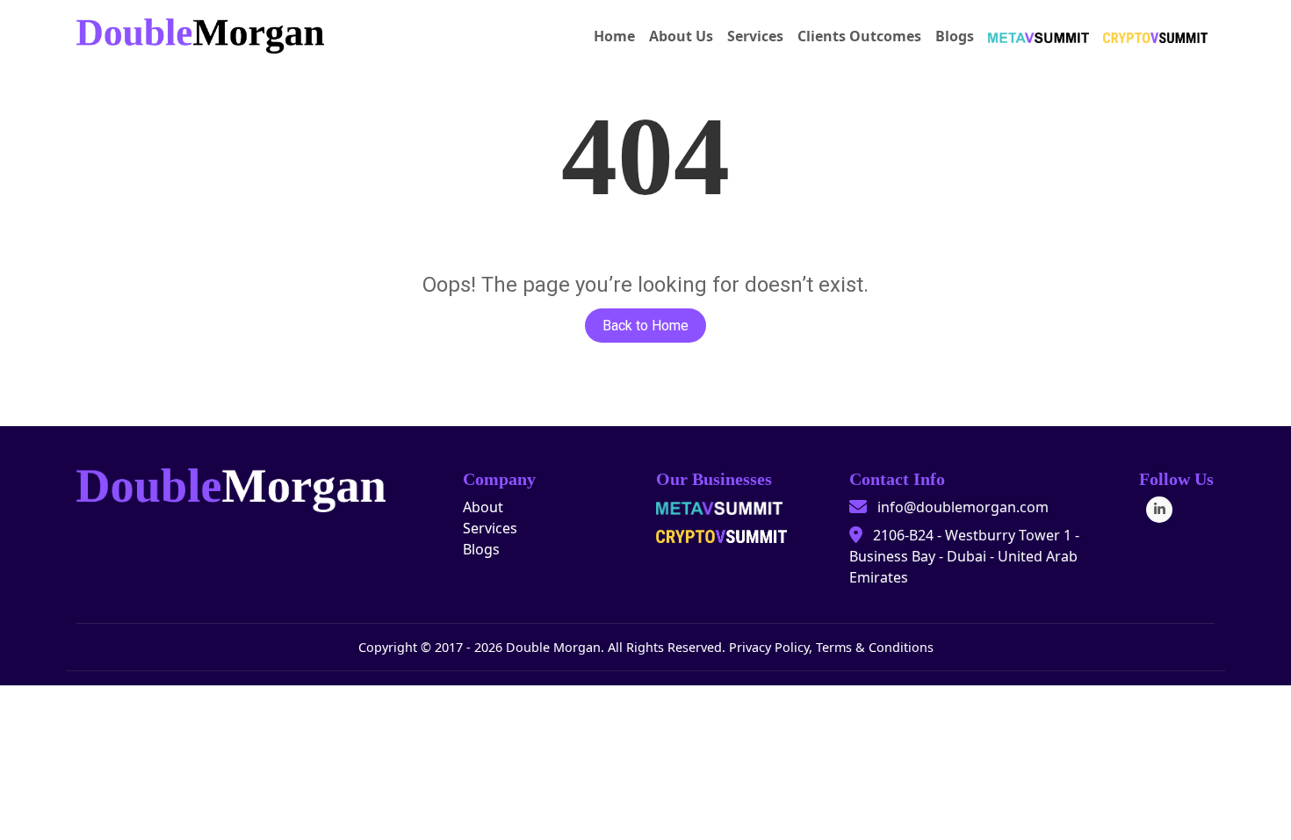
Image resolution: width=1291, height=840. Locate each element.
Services (755, 36)
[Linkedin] (1159, 509)
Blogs (954, 36)
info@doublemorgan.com (963, 507)
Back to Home (645, 325)
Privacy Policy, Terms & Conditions (831, 647)
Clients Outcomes (859, 36)
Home (614, 36)
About (483, 507)
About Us (681, 36)
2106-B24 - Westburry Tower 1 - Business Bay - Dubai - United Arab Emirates (964, 556)
